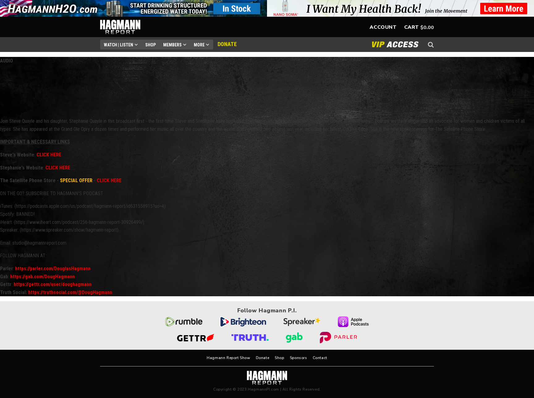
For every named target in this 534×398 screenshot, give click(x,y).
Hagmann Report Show (228, 357)
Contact (320, 357)
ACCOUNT (383, 27)
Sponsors (298, 357)
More (199, 44)
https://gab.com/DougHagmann (42, 277)
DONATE (227, 44)
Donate (262, 357)
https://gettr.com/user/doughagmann (52, 284)
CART (411, 27)
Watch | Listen (118, 44)
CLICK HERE (48, 155)
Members (172, 44)
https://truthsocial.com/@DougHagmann (70, 292)
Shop (150, 44)
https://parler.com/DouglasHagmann (53, 269)
